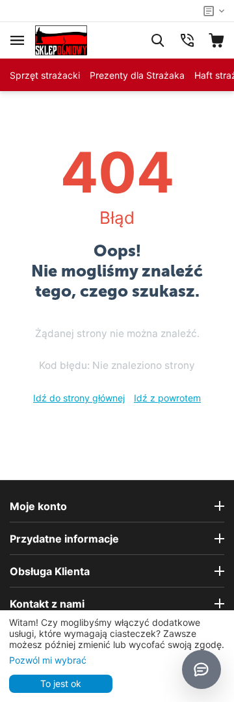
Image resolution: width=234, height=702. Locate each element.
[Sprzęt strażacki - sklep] (61, 39)
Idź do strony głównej (79, 397)
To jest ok (60, 683)
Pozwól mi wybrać (47, 660)
